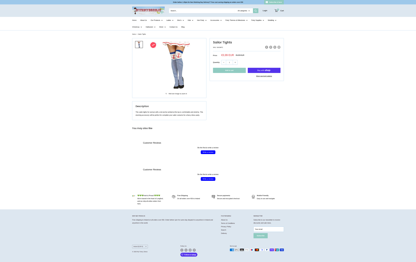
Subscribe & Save (275, 2)
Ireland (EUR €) (138, 246)
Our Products (155, 20)
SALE (161, 27)
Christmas (136, 27)
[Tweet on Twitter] (274, 47)
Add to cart (229, 70)
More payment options (264, 76)
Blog (182, 27)
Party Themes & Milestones (235, 20)
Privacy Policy (226, 226)
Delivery (224, 233)
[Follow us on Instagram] (190, 250)
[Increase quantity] (235, 62)
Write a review (208, 152)
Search (223, 230)
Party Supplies (256, 20)
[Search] (255, 10)
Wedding (271, 20)
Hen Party (200, 20)
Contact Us (174, 27)
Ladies (168, 20)
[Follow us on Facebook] (181, 250)
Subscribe (260, 236)
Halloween (149, 27)
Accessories (214, 20)
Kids (189, 20)
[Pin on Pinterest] (270, 47)
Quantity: (216, 62)
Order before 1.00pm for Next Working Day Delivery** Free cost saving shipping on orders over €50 (208, 2)
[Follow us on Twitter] (186, 250)
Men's (179, 20)
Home (134, 20)
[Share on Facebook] (266, 47)
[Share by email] (278, 47)
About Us (143, 20)
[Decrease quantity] (223, 62)
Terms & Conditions (228, 223)
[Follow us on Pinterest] (194, 250)
